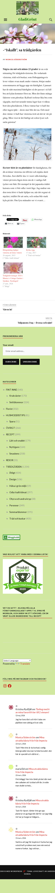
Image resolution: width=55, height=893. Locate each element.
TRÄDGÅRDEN (14, 466)
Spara (12, 421)
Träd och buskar (17, 518)
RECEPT (10, 434)
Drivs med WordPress (11, 871)
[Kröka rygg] (36, 242)
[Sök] (48, 20)
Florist (9, 408)
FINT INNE (11, 389)
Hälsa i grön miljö (17, 485)
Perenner (14, 505)
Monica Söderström (16, 59)
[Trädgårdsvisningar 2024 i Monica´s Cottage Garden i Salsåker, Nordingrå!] (13, 268)
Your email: (8, 345)
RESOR (9, 460)
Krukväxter (15, 395)
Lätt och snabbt (17, 440)
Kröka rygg (30, 250)
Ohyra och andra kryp (20, 498)
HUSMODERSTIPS (15, 415)
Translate (25, 663)
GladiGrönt (27, 19)
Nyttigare (14, 447)
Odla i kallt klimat (18, 492)
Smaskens (14, 453)
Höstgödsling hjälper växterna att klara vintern (12, 251)
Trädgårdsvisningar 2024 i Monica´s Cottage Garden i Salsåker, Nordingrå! (13, 278)
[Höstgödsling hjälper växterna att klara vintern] (13, 242)
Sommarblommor (18, 512)
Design (12, 479)
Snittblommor (16, 402)
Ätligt (12, 472)
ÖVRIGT (10, 427)
